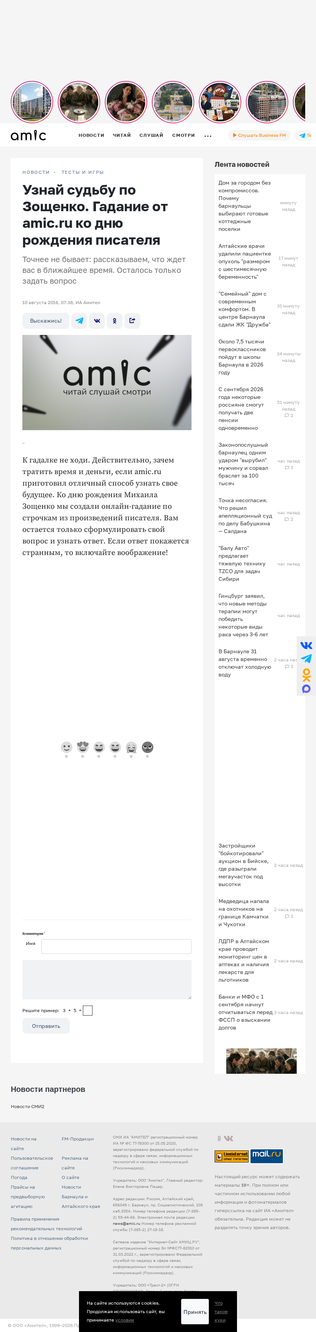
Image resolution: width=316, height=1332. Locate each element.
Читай (122, 135)
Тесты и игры (83, 172)
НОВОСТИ (36, 172)
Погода (19, 1177)
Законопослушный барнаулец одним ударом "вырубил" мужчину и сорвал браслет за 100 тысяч (243, 463)
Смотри (183, 135)
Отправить (46, 1026)
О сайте (70, 1177)
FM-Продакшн (78, 1139)
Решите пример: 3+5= (52, 1010)
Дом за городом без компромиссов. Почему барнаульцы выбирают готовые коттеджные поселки (245, 205)
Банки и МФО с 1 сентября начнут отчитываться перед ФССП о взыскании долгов (245, 1012)
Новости (91, 135)
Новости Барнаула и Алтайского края (81, 1196)
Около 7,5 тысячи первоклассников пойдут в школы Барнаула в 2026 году (242, 356)
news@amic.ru (126, 1223)
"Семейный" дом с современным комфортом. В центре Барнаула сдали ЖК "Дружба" (245, 309)
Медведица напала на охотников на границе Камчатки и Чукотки (244, 912)
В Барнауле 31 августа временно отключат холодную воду (245, 663)
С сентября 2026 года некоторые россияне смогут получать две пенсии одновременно (241, 408)
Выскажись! (46, 320)
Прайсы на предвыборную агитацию (28, 1196)
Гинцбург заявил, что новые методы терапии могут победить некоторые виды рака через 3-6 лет (243, 614)
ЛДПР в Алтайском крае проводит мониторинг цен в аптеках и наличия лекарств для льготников (244, 960)
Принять (195, 1311)
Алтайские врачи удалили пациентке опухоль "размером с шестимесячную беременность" (245, 261)
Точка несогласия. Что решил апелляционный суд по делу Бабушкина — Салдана (245, 515)
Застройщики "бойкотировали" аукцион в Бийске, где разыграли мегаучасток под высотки (244, 864)
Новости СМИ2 (27, 1106)
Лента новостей (242, 164)
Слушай (151, 135)
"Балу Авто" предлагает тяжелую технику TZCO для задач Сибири (242, 563)
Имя (30, 943)
